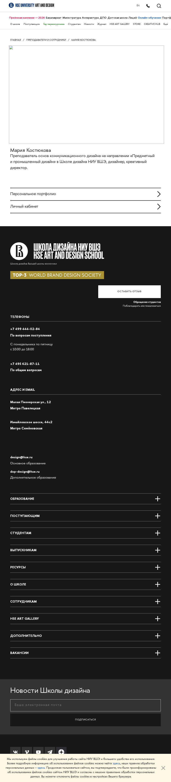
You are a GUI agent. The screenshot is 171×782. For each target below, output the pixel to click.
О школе (15, 24)
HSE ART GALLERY (120, 24)
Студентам (74, 24)
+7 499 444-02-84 (25, 329)
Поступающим (32, 24)
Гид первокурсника (53, 24)
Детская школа (117, 17)
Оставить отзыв (129, 291)
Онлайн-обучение (149, 17)
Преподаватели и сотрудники (46, 40)
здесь (116, 763)
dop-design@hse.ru (25, 471)
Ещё (165, 24)
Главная (15, 40)
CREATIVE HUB (152, 24)
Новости (89, 24)
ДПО (103, 17)
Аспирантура (90, 17)
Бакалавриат (54, 17)
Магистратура (72, 17)
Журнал (101, 24)
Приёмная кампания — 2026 (27, 17)
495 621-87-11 (25, 364)
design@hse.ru (21, 457)
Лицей (132, 17)
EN (138, 5)
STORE (136, 24)
